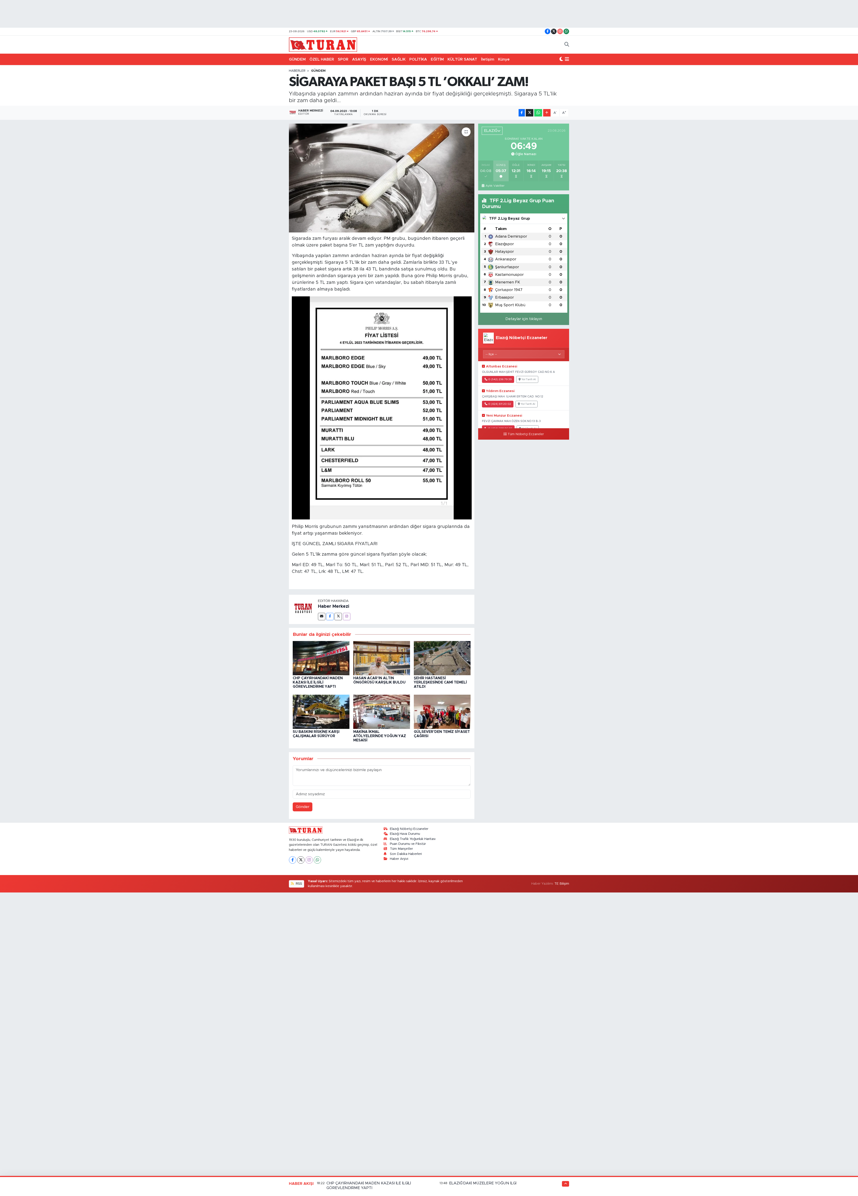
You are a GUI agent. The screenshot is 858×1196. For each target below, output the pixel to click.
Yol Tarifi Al (529, 379)
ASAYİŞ (359, 59)
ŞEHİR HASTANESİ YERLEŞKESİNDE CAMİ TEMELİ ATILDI (440, 682)
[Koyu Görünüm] (561, 59)
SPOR (343, 59)
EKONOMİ (379, 59)
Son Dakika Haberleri (406, 854)
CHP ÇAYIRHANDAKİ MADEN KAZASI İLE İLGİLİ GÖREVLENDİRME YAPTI (318, 682)
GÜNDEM (297, 59)
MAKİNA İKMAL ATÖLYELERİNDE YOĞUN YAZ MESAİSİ (379, 736)
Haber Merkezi (333, 606)
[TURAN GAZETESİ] (323, 44)
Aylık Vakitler (495, 185)
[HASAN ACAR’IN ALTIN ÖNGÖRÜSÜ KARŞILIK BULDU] (381, 658)
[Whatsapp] (317, 860)
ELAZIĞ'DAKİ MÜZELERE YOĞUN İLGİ (482, 1183)
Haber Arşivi (399, 859)
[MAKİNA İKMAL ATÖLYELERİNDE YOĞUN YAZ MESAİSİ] (381, 711)
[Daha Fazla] (547, 112)
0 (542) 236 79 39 (500, 379)
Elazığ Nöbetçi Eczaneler (409, 829)
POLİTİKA (418, 59)
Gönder (302, 807)
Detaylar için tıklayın (523, 319)
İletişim (487, 59)
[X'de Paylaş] (529, 112)
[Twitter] (338, 616)
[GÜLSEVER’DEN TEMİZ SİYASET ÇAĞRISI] (442, 711)
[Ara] (566, 45)
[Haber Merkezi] (303, 609)
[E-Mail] (321, 616)
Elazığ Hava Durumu (405, 833)
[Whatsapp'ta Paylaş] (538, 112)
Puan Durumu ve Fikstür (408, 844)
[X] (301, 860)
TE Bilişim (561, 883)
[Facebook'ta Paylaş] (522, 112)
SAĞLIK (399, 59)
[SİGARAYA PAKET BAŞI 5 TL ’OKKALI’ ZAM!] (382, 178)
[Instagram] (346, 616)
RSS (298, 883)
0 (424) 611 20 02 (499, 404)
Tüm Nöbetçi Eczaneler (526, 434)
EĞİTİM (437, 59)
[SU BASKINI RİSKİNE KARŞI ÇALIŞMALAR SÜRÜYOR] (321, 711)
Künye (504, 59)
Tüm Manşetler (401, 848)
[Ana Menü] (567, 59)
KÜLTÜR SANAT (462, 59)
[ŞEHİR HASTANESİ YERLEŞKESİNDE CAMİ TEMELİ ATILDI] (442, 658)
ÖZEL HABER (321, 59)
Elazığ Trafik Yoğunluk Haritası (412, 839)
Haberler (297, 70)
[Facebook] (330, 616)
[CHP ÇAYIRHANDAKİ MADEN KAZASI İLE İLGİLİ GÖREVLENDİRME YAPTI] (321, 658)
